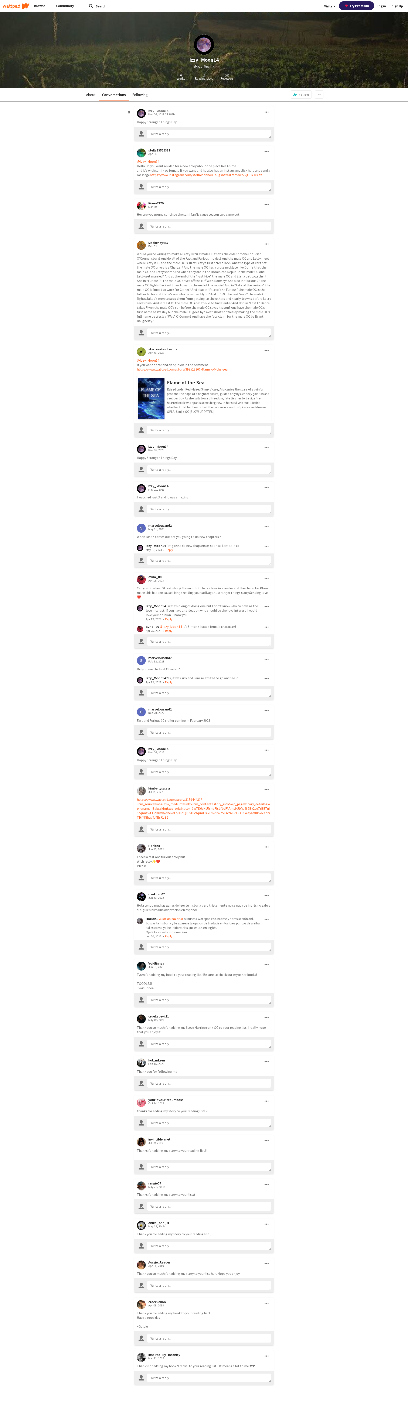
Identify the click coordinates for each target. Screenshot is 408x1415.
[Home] (16, 6)
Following (140, 94)
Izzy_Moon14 (158, 446)
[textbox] (209, 133)
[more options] (267, 112)
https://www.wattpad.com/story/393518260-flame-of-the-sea (182, 369)
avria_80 (155, 577)
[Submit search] (91, 6)
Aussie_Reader (159, 1262)
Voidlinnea (156, 963)
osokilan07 (156, 894)
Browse (40, 6)
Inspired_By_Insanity (164, 1355)
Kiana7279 (156, 203)
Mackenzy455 (158, 243)
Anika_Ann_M (158, 1223)
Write (328, 6)
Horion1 (154, 845)
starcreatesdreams (162, 349)
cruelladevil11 (158, 1016)
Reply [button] (169, 550)
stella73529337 (159, 150)
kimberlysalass (159, 788)
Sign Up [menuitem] (397, 6)
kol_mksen (156, 1060)
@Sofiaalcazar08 (171, 919)
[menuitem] (301, 94)
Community (65, 6)
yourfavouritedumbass (165, 1100)
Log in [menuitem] (381, 6)
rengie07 (154, 1183)
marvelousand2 (160, 525)
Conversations (114, 94)
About (91, 94)
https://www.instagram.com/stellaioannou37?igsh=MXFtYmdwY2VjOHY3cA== (206, 175)
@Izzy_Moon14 (148, 161)
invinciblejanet (159, 1139)
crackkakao (157, 1302)
